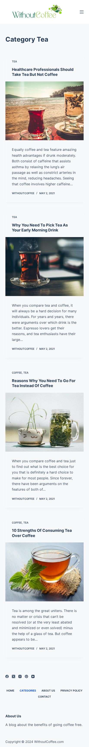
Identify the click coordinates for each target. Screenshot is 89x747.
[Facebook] (7, 676)
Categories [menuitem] (28, 690)
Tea (14, 61)
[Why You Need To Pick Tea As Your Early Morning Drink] (44, 266)
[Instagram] (20, 676)
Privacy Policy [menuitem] (71, 690)
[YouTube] (33, 676)
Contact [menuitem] (44, 696)
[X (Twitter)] (13, 676)
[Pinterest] (26, 676)
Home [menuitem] (10, 690)
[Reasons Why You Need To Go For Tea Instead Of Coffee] (44, 422)
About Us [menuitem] (48, 690)
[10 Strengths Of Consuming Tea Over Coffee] (44, 571)
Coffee (17, 372)
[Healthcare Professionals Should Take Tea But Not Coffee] (44, 110)
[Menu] (82, 12)
